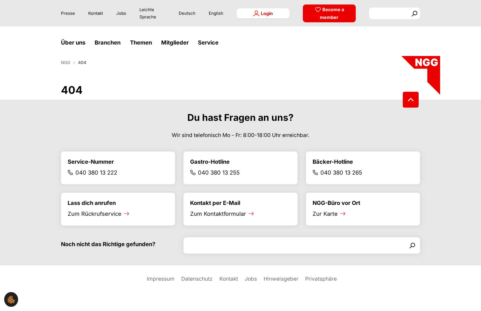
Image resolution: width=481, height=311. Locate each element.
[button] (74, 42)
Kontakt (95, 13)
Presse (68, 13)
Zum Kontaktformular (218, 213)
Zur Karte (325, 213)
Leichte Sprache (147, 13)
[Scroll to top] (411, 99)
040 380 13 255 (219, 172)
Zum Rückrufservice (94, 213)
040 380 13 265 (341, 172)
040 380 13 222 (96, 172)
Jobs (121, 13)
